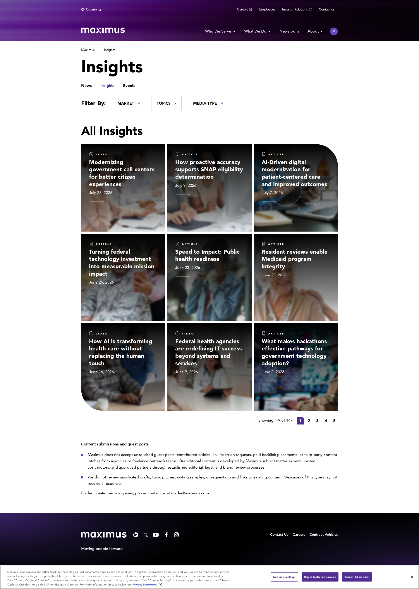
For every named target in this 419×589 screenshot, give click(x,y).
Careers (242, 9)
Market (125, 103)
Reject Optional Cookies (320, 577)
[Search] (334, 31)
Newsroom (289, 31)
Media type (205, 103)
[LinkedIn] (135, 534)
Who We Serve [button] (218, 31)
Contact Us (279, 534)
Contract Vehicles (323, 534)
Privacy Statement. (145, 584)
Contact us (326, 9)
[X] (146, 535)
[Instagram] (176, 534)
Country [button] (92, 9)
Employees (267, 9)
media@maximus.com (190, 492)
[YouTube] (156, 535)
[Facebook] (166, 534)
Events (129, 85)
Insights (107, 85)
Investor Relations (295, 9)
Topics (163, 103)
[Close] (412, 577)
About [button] (313, 31)
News (86, 85)
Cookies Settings (284, 577)
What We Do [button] (255, 31)
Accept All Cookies (357, 577)
